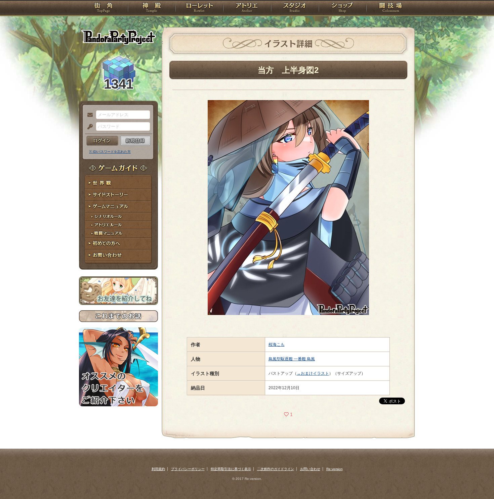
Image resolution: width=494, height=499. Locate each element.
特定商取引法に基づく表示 (231, 469)
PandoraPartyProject (118, 37)
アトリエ (247, 8)
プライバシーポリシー (188, 469)
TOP (103, 8)
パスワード (88, 127)
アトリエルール (118, 225)
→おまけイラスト (313, 373)
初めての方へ (118, 244)
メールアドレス (88, 115)
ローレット (199, 8)
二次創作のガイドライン (275, 469)
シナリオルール (118, 217)
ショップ (342, 8)
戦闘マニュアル (118, 233)
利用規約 (158, 469)
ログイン (102, 141)
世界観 (118, 183)
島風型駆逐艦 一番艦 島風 (292, 359)
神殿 (151, 8)
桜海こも (277, 344)
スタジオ (295, 8)
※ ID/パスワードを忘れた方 (110, 151)
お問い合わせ (118, 255)
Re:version (334, 469)
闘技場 (390, 8)
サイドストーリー (118, 195)
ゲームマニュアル (118, 207)
